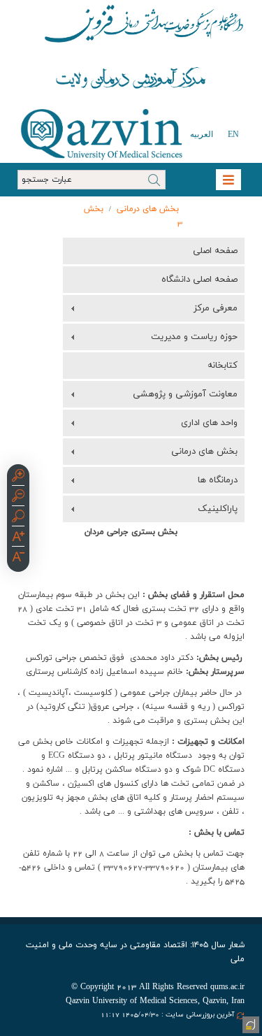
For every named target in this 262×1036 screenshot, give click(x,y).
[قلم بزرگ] (18, 538)
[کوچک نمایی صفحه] (18, 497)
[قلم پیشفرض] (18, 558)
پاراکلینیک (218, 509)
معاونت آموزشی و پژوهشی (185, 394)
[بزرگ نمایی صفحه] (18, 477)
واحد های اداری (209, 423)
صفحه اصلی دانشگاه (199, 279)
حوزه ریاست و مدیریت (194, 337)
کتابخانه (223, 365)
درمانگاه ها (218, 480)
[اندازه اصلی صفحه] (18, 518)
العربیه (201, 134)
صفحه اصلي (215, 251)
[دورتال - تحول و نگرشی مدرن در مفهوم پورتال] (249, 1023)
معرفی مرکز (216, 308)
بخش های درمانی (148, 209)
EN (233, 134)
